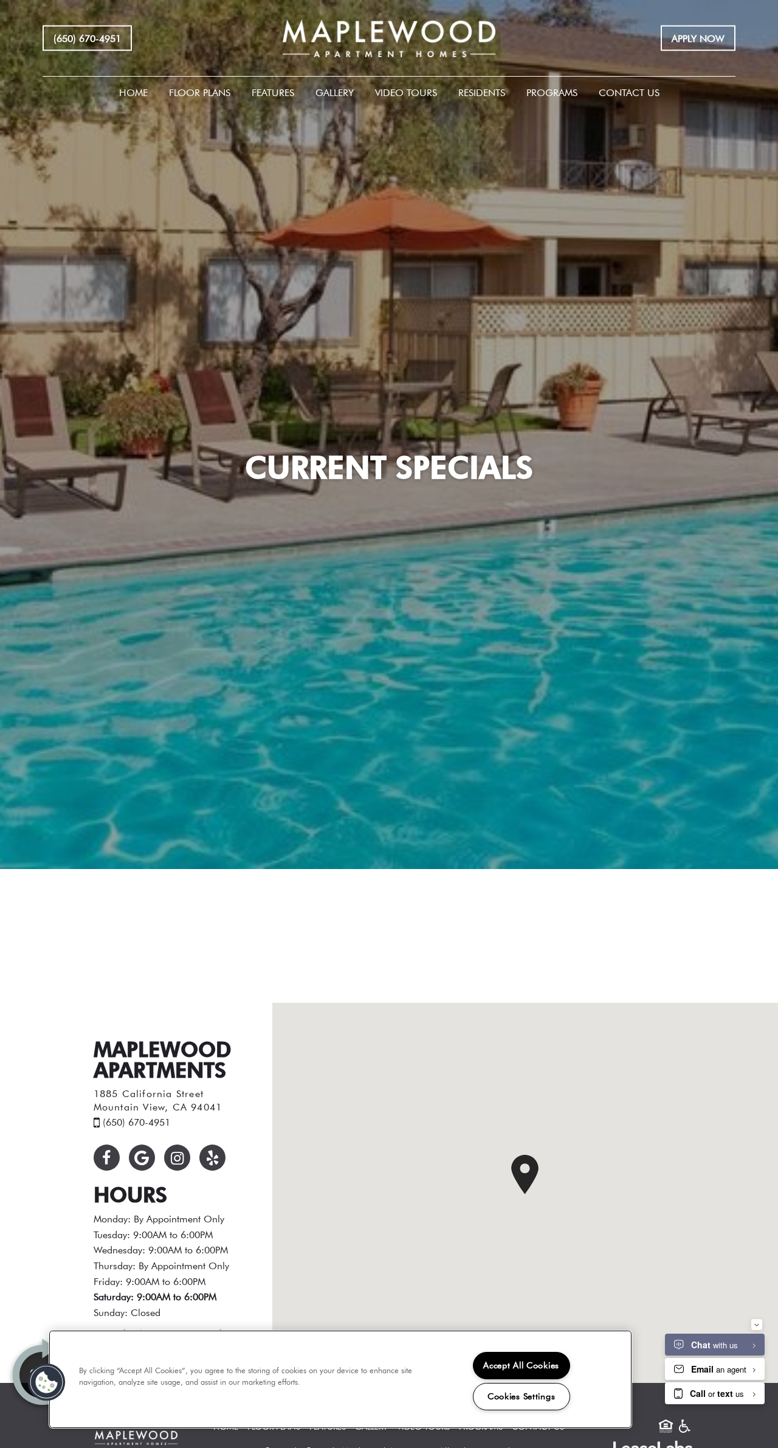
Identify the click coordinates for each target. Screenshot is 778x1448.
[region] (340, 1379)
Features (273, 92)
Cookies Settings (521, 1396)
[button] (107, 1158)
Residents (481, 92)
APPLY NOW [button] (698, 38)
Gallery (334, 92)
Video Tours (406, 92)
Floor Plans (199, 92)
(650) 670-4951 (87, 38)
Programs (551, 92)
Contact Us (629, 92)
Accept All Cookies (521, 1365)
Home (133, 92)
